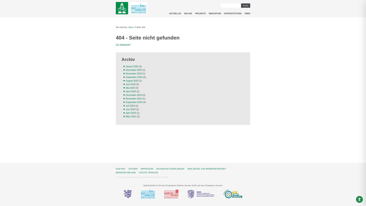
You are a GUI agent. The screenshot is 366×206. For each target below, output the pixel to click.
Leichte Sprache (148, 172)
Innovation (215, 13)
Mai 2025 (130, 88)
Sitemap (133, 169)
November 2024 (134, 98)
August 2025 (132, 81)
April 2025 (131, 91)
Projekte (200, 13)
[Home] (131, 8)
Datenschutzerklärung (170, 169)
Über (247, 13)
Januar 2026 (132, 66)
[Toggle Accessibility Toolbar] (359, 199)
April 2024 (131, 113)
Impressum (147, 169)
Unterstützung (233, 13)
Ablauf (188, 13)
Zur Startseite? (123, 45)
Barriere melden (126, 172)
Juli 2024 (130, 106)
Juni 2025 (131, 84)
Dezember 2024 (134, 95)
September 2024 (134, 102)
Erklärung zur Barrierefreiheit (206, 169)
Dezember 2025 (134, 70)
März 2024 (131, 116)
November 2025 (134, 73)
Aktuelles (175, 13)
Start (130, 27)
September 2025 (134, 77)
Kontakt (121, 169)
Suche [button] (245, 6)
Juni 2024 (131, 109)
